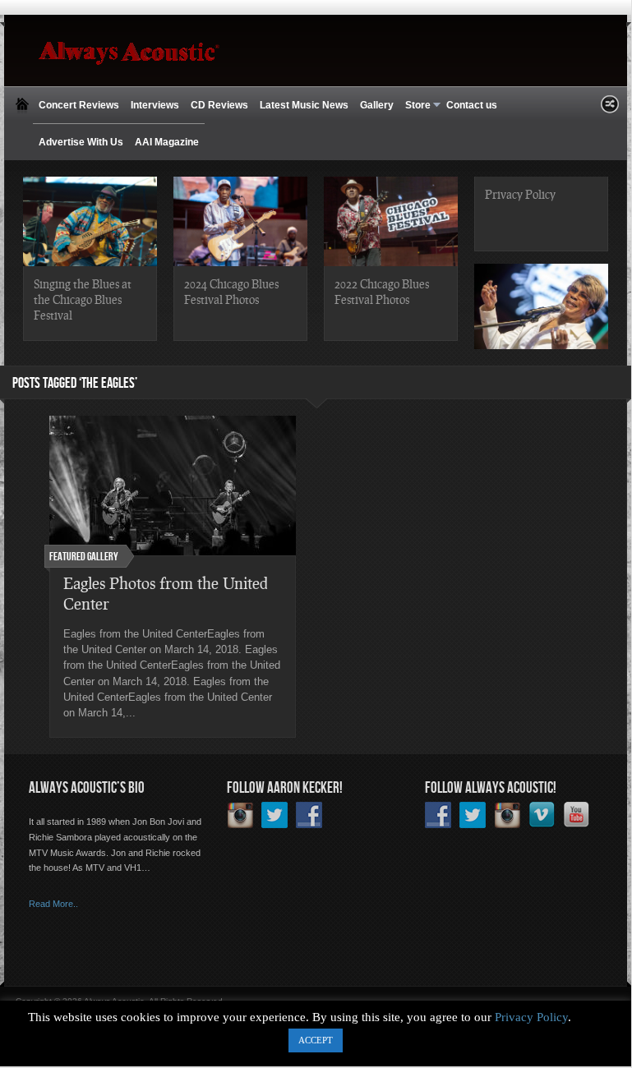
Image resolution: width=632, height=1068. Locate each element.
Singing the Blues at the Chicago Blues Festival (82, 299)
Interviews (155, 105)
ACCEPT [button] (315, 1040)
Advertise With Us (81, 142)
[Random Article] (610, 109)
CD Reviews (219, 105)
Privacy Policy (520, 193)
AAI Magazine (167, 142)
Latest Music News (304, 105)
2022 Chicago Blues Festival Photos (381, 291)
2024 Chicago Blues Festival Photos (231, 291)
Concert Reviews (79, 105)
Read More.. (53, 904)
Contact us (471, 105)
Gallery (377, 105)
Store (415, 105)
